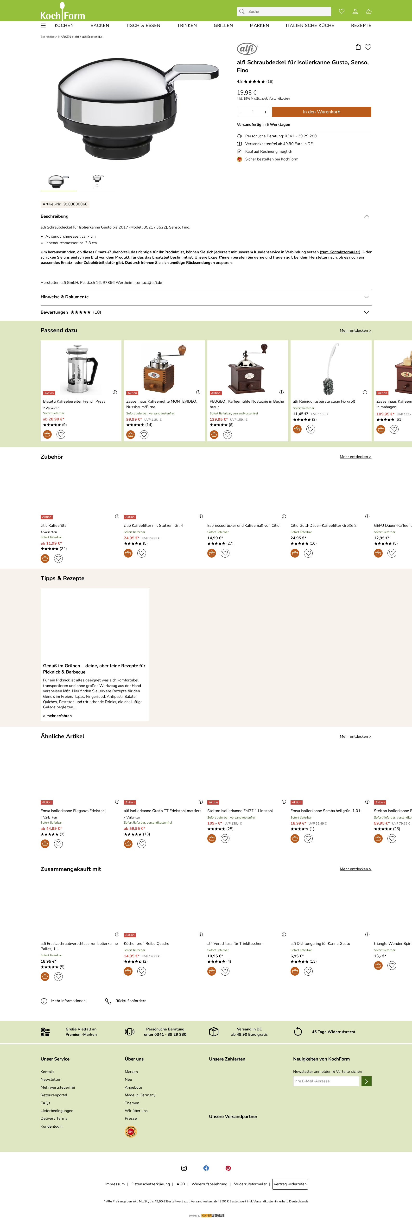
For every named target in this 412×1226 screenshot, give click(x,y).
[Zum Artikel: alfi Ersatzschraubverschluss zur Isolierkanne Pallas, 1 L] (81, 911)
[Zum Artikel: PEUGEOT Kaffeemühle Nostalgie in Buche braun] (248, 369)
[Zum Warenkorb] (369, 11)
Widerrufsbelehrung (209, 1184)
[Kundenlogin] (355, 11)
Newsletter (51, 1079)
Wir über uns (136, 1110)
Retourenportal (54, 1095)
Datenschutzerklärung (151, 1184)
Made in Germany (140, 1095)
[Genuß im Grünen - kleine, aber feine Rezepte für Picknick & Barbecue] (95, 625)
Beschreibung (55, 216)
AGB (181, 1184)
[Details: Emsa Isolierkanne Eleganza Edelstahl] (47, 802)
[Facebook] (206, 1168)
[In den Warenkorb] (47, 434)
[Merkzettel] (342, 11)
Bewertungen (71, 312)
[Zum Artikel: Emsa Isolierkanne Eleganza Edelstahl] (81, 778)
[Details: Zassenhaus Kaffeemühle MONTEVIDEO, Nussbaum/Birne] (132, 393)
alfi (77, 37)
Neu (128, 1079)
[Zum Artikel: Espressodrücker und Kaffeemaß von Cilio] (247, 493)
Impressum (115, 1184)
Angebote (133, 1087)
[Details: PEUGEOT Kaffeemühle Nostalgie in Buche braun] (216, 393)
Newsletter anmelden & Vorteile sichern (328, 1071)
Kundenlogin (52, 1126)
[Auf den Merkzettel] (368, 47)
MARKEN (64, 37)
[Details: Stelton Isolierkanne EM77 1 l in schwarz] (380, 802)
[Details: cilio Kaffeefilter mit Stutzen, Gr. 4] (130, 517)
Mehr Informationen (68, 1001)
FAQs (45, 1103)
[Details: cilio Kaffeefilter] (47, 517)
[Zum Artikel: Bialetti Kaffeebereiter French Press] (81, 369)
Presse (131, 1118)
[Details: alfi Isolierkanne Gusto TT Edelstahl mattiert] (130, 802)
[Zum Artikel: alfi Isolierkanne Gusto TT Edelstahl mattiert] (164, 778)
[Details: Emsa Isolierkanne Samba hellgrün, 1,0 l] (297, 802)
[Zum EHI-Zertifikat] (240, 159)
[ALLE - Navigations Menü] (43, 25)
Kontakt (47, 1071)
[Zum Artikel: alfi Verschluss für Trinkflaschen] (247, 911)
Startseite (48, 37)
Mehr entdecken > (355, 330)
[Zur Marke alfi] (247, 49)
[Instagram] (184, 1168)
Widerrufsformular (250, 1184)
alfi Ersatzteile (92, 37)
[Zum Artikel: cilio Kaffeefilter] (81, 493)
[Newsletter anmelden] (366, 1081)
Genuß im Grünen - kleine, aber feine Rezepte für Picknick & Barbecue (94, 669)
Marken (131, 1071)
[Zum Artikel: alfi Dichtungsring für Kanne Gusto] (331, 911)
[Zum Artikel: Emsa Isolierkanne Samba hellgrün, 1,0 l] (331, 778)
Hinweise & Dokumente (65, 297)
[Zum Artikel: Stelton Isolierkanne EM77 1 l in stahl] (247, 778)
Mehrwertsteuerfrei (58, 1087)
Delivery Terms (54, 1118)
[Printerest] (228, 1168)
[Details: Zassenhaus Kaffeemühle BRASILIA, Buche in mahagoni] (383, 393)
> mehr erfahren (57, 715)
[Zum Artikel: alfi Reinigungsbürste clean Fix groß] (331, 369)
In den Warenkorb (321, 112)
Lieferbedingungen (57, 1110)
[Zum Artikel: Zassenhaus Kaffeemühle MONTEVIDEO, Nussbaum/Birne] (164, 369)
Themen (132, 1103)
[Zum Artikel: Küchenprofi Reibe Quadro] (164, 911)
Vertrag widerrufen (290, 1184)
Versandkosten (279, 99)
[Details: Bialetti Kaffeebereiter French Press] (49, 393)
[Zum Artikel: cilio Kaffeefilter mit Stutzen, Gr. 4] (164, 493)
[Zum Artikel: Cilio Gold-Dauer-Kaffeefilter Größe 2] (331, 493)
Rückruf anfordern (130, 1001)
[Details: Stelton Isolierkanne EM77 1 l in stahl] (214, 802)
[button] (358, 47)
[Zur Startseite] (63, 11)
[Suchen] (243, 11)
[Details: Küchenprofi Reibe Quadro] (130, 935)
